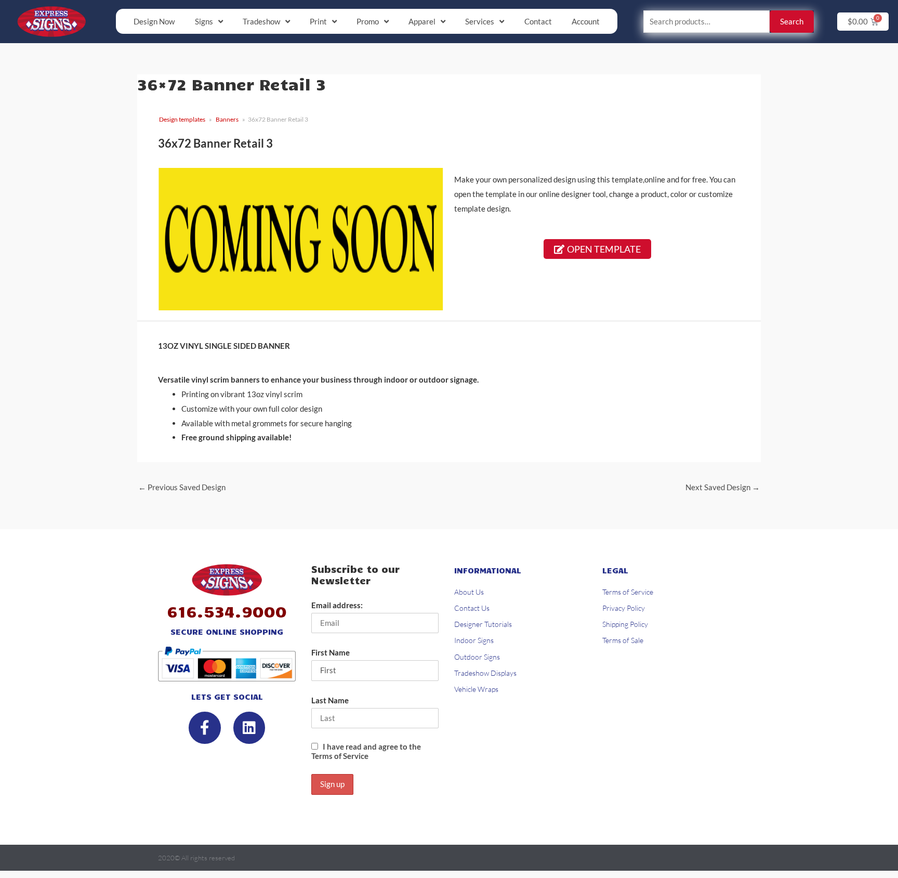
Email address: (337, 605)
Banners (227, 119)
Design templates (182, 119)
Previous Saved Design (182, 487)
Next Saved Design (722, 487)
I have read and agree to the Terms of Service (366, 751)
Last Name (330, 700)
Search (791, 21)
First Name (330, 652)
